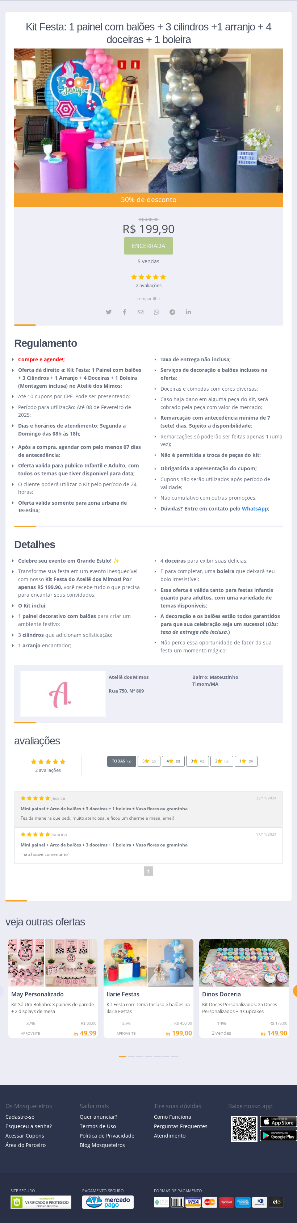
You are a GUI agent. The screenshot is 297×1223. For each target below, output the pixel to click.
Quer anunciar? (98, 1116)
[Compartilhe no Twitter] (108, 312)
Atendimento (169, 1135)
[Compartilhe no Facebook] (124, 312)
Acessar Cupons (24, 1135)
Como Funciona (172, 1116)
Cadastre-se (19, 1116)
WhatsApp (255, 508)
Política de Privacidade (107, 1135)
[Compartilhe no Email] (140, 312)
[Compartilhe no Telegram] (172, 312)
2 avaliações (149, 285)
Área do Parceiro (25, 1145)
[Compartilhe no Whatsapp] (156, 312)
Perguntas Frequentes (181, 1126)
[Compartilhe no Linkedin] (188, 312)
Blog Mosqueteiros (102, 1145)
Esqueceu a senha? (28, 1126)
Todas (121, 761)
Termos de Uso (98, 1126)
